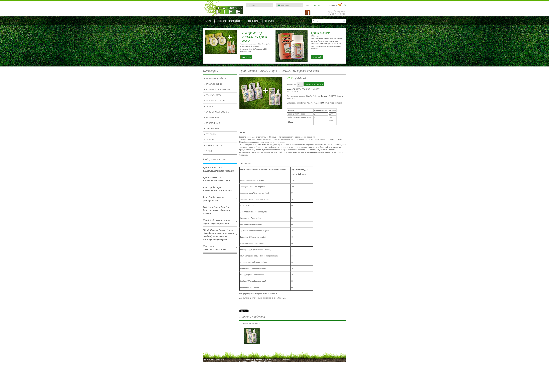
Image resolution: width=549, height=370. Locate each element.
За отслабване (213, 123)
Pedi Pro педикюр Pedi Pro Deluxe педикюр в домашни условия (216, 210)
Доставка (260, 360)
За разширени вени (215, 101)
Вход (307, 5)
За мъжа (210, 140)
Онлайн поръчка (246, 360)
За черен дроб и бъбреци (218, 90)
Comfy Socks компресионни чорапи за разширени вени (216, 221)
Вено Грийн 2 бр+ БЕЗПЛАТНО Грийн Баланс (217, 189)
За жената (211, 134)
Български (285, 5)
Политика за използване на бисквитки (255, 362)
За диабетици (212, 118)
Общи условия (284, 360)
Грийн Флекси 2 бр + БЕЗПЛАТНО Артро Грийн (217, 179)
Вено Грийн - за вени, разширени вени (214, 199)
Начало (208, 21)
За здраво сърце (214, 84)
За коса (209, 106)
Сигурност (271, 360)
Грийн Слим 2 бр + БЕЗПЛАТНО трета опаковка (218, 169)
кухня (209, 151)
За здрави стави (213, 95)
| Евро (251, 5)
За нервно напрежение (217, 112)
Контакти (269, 21)
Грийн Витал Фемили (251, 324)
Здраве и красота (214, 145)
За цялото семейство (216, 78)
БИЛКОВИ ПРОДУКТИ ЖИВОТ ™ (229, 21)
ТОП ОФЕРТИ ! (253, 21)
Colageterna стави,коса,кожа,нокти (215, 247)
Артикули (337, 4)
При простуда (212, 129)
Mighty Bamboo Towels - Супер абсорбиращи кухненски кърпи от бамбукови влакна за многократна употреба (218, 234)
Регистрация (316, 5)
